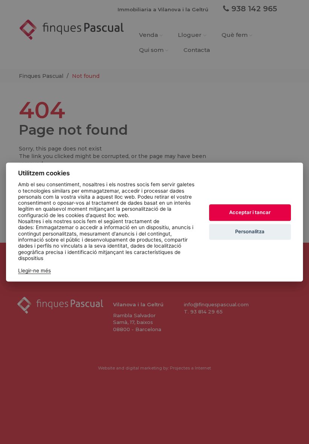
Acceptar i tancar (250, 212)
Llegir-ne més (34, 271)
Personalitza (250, 231)
